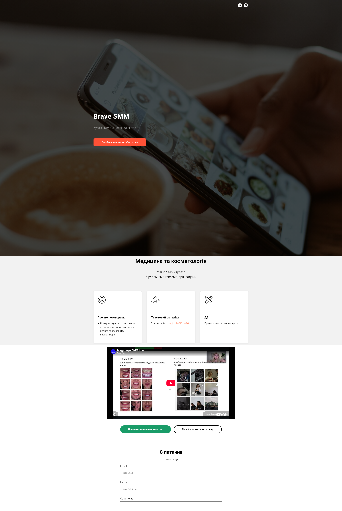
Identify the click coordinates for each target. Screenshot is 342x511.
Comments (126, 498)
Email (123, 466)
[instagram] (246, 5)
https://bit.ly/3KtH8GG (177, 323)
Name (123, 482)
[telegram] (240, 5)
